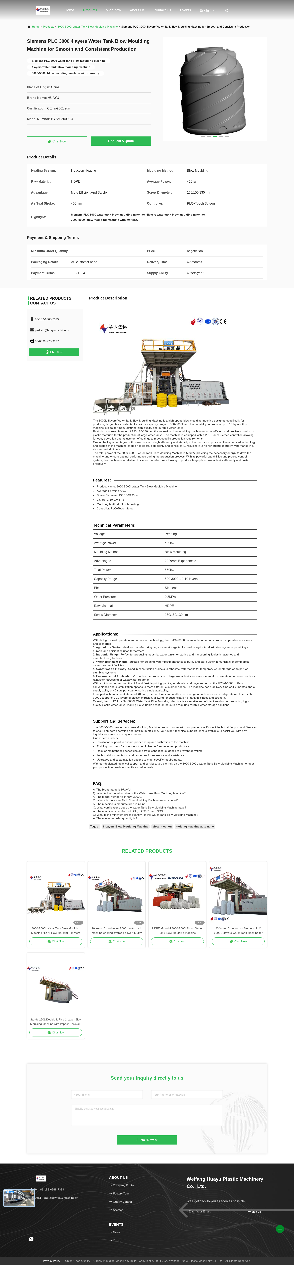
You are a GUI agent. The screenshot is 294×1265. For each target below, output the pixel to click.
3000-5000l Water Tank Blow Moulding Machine (88, 26)
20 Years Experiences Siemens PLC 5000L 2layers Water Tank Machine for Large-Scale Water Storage (238, 931)
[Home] (43, 10)
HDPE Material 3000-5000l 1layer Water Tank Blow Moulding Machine (177, 930)
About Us (137, 10)
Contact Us (162, 10)
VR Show (113, 10)
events (185, 10)
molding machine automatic (195, 826)
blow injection (162, 826)
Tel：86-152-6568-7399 (48, 1189)
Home (69, 10)
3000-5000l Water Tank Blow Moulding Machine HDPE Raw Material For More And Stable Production (55, 931)
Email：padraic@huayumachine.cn (55, 1197)
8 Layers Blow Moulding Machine (125, 826)
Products (90, 10)
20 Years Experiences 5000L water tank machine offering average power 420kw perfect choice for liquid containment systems (117, 931)
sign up (256, 1211)
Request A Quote (121, 141)
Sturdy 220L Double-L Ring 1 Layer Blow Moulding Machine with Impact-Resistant (55, 1021)
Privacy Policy (51, 1260)
